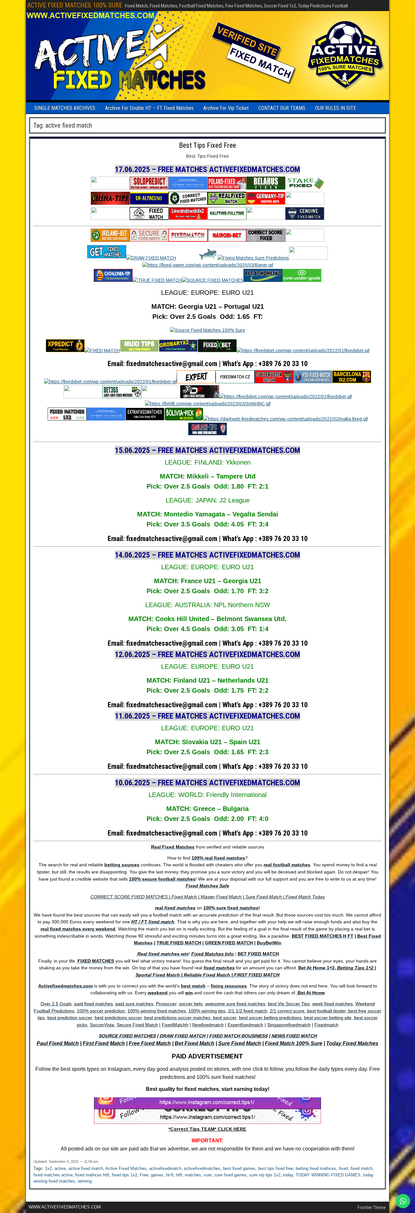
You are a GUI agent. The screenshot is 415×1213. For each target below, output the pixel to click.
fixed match (361, 1168)
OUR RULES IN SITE (335, 108)
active (60, 1168)
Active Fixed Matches (126, 1168)
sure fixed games (230, 1175)
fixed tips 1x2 (124, 1175)
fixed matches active (53, 1175)
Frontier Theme (372, 1207)
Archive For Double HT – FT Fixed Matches (149, 108)
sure (208, 1175)
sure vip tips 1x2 (264, 1175)
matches (193, 1175)
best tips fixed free (275, 1168)
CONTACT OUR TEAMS (281, 108)
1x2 (48, 1168)
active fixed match (85, 1168)
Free (144, 1175)
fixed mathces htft (92, 1175)
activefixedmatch (165, 1168)
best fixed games (239, 1168)
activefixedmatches (202, 1168)
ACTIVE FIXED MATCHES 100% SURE (74, 5)
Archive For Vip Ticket (226, 108)
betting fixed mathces (316, 1168)
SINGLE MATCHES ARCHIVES (64, 108)
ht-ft (169, 1175)
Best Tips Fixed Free (207, 145)
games (157, 1175)
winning (85, 1181)
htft (179, 1175)
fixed (343, 1168)
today (288, 1175)
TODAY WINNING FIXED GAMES (328, 1175)
